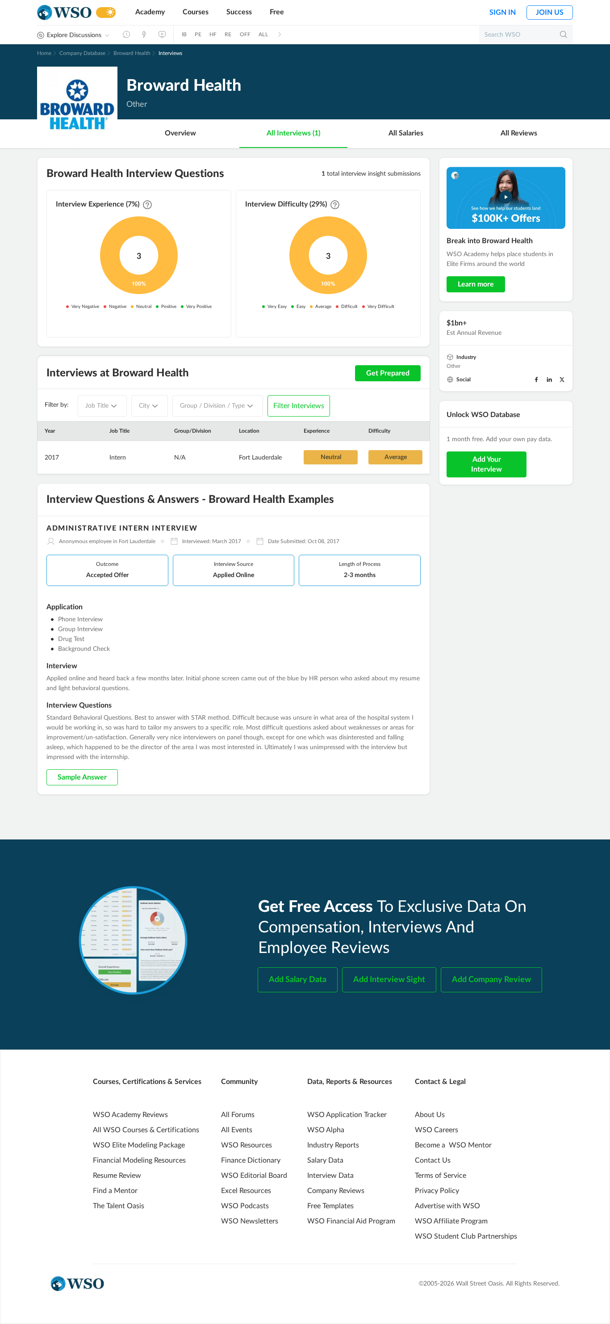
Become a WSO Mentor (453, 1145)
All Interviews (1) (293, 133)
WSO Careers (436, 1130)
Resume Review (117, 1175)
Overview (180, 133)
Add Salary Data (297, 980)
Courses (196, 12)
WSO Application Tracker (347, 1114)
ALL (263, 34)
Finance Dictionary (250, 1160)
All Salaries (406, 133)
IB (184, 34)
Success (239, 12)
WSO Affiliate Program (451, 1221)
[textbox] (97, 406)
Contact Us (433, 1160)
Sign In (502, 12)
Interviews (170, 53)
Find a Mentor (115, 1190)
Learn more (476, 284)
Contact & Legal (440, 1081)
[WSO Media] (162, 34)
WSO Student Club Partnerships (466, 1236)
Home (44, 53)
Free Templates (330, 1206)
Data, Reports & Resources (349, 1081)
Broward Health (131, 53)
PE (198, 34)
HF (213, 34)
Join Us (550, 12)
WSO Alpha (325, 1130)
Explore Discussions (74, 35)
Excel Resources (246, 1190)
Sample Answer (82, 777)
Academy (150, 12)
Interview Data (330, 1175)
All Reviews (519, 133)
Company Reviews (335, 1190)
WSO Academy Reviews (130, 1114)
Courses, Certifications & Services (147, 1081)
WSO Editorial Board (254, 1175)
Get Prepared (387, 373)
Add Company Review (491, 980)
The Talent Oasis (118, 1206)
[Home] (64, 13)
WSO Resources (246, 1145)
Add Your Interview (486, 464)
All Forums (238, 1114)
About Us (430, 1114)
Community (239, 1081)
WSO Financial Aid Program (351, 1221)
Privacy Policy (437, 1190)
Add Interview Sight (389, 980)
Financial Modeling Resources (139, 1160)
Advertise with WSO (447, 1206)
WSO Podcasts (245, 1206)
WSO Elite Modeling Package (139, 1145)
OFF (245, 34)
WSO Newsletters (249, 1221)
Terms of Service (440, 1175)
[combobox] (102, 406)
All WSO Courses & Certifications (146, 1130)
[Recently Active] (126, 34)
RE (228, 34)
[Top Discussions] (144, 34)
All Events (236, 1130)
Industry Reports (333, 1145)
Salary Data (325, 1160)
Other (453, 366)
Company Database (82, 53)
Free (277, 12)
